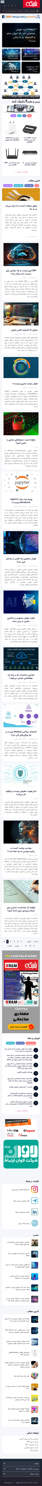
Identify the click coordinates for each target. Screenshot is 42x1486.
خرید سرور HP (32, 1441)
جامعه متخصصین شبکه (22, 1212)
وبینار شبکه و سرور (24, 1223)
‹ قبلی (29, 941)
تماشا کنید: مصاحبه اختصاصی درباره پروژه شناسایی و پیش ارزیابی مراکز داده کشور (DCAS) (19, 1080)
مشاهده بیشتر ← (21, 172)
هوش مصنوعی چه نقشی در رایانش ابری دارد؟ (21, 560)
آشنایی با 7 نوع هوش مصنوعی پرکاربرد (20, 1087)
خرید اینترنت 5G (31, 1444)
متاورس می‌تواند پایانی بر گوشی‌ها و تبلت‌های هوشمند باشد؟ (18, 1243)
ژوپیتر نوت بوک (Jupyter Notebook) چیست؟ (21, 501)
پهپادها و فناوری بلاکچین (24, 1072)
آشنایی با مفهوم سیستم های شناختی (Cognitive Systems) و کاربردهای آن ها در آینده (18, 1104)
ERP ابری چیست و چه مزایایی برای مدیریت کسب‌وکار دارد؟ (21, 272)
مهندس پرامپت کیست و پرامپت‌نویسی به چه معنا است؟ (21, 850)
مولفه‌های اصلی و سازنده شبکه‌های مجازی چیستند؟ (12, 56)
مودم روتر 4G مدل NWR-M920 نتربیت (12, 164)
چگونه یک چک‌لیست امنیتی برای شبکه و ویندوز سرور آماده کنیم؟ (21, 909)
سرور (8, 1482)
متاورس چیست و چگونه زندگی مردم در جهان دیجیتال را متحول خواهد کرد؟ (17, 1299)
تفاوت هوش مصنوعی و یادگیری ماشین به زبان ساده (21, 619)
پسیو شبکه (34, 1450)
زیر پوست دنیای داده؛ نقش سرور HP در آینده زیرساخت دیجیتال (17, 1398)
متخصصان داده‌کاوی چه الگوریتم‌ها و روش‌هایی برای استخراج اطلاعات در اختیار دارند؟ (20, 1095)
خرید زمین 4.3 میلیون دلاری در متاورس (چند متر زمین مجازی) (17, 1288)
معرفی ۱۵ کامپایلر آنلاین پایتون (24, 330)
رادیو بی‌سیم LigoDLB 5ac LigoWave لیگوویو (12, 139)
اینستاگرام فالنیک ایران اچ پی (20, 1190)
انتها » (9, 946)
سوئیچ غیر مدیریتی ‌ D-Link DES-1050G (30, 164)
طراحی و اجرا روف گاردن (28, 1439)
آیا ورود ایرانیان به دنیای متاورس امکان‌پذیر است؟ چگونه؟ (19, 1277)
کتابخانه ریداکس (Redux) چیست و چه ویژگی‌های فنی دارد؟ (21, 733)
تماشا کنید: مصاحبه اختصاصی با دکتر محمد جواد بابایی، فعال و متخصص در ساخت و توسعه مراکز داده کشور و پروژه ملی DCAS (19, 1057)
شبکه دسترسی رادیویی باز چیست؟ (11, 70)
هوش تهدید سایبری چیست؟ (25, 383)
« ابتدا (36, 941)
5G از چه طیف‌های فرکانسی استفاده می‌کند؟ (32, 69)
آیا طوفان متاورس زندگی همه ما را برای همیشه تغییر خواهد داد (17, 1266)
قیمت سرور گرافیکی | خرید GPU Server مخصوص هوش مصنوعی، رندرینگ (17, 1331)
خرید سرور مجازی (31, 1447)
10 (30, 946)
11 (26, 946)
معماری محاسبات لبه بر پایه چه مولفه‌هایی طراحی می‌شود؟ (21, 676)
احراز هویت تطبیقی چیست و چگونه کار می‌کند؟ (21, 793)
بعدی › (16, 946)
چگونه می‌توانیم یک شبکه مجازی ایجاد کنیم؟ (25, 96)
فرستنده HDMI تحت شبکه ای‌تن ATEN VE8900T (30, 140)
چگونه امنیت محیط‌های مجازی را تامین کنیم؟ (21, 441)
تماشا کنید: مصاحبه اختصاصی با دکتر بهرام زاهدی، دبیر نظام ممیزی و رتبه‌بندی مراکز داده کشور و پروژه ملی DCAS (18, 1066)
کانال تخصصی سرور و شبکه (21, 1201)
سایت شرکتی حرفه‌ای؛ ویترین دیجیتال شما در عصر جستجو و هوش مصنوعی (17, 1342)
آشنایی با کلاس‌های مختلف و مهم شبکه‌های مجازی (30, 56)
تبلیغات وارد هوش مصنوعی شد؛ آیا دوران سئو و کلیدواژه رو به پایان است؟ (21, 35)
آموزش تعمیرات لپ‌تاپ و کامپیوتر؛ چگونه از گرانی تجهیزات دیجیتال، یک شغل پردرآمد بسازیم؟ (17, 1365)
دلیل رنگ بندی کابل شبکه (21, 1376)
